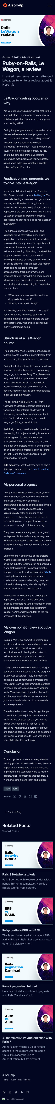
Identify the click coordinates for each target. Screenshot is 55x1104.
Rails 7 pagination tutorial (19, 986)
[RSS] (22, 1092)
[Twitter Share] (14, 796)
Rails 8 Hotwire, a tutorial (19, 874)
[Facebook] (16, 1092)
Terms (5, 1079)
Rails (24, 57)
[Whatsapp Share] (30, 796)
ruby (7, 788)
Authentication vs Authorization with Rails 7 (27, 1039)
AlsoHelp (8, 1075)
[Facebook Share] (19, 796)
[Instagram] (10, 1092)
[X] (4, 1092)
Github (47, 572)
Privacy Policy (16, 1079)
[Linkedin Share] (25, 796)
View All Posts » (10, 831)
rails (15, 788)
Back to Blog (14, 812)
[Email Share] (36, 796)
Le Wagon (39, 195)
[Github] (28, 1092)
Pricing (27, 1079)
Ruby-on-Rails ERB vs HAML (21, 930)
